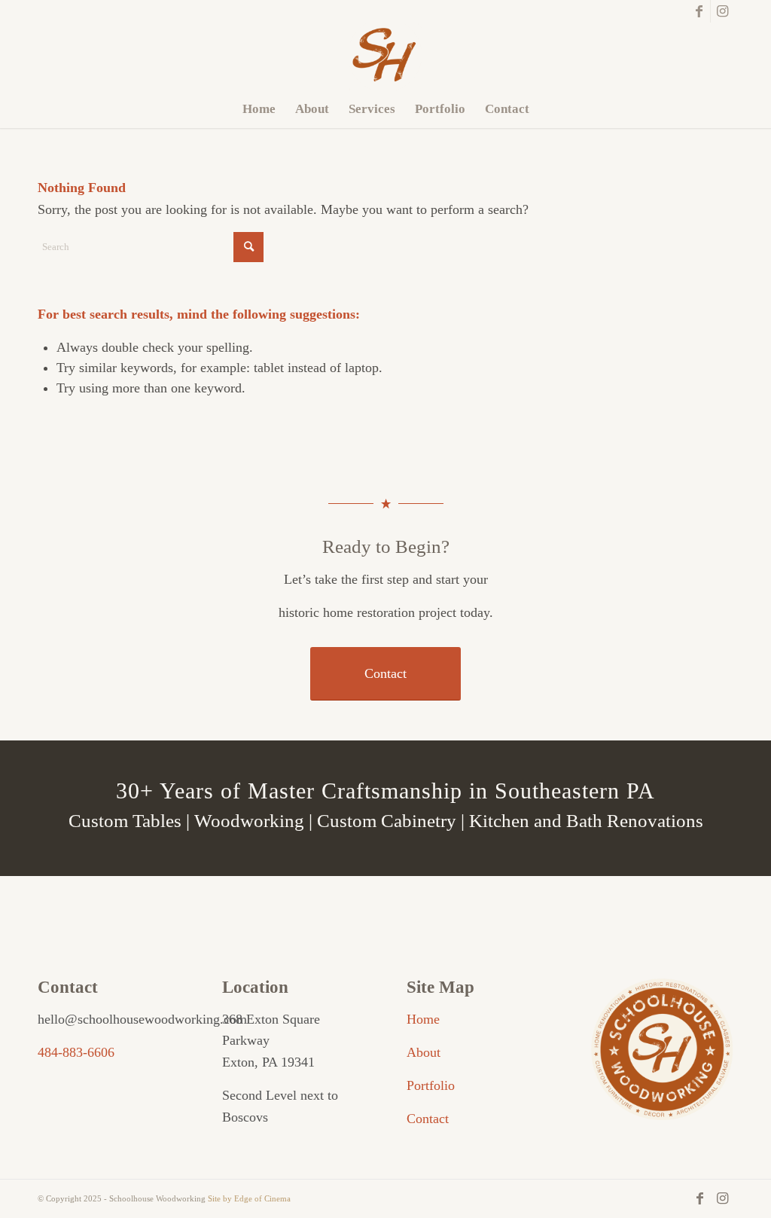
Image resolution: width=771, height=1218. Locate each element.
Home (423, 1019)
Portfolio (431, 1085)
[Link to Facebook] (699, 11)
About (423, 1052)
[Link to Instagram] (722, 11)
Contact (428, 1118)
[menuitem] (259, 109)
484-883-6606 (76, 1052)
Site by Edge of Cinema (249, 1198)
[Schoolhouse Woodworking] (385, 56)
